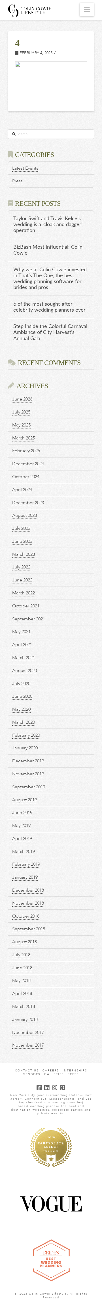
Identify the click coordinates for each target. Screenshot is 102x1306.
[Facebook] (39, 1088)
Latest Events (25, 168)
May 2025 (21, 425)
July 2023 (21, 528)
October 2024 (25, 477)
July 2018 (21, 955)
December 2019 (28, 761)
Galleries (54, 1074)
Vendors (32, 1074)
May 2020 (21, 709)
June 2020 (22, 696)
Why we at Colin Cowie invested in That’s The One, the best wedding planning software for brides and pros (50, 278)
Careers (50, 1071)
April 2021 (22, 645)
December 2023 (28, 503)
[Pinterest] (62, 1088)
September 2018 (28, 929)
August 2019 (24, 800)
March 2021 (23, 658)
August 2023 (24, 515)
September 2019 (28, 787)
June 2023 (22, 541)
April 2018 (22, 993)
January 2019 (25, 877)
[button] (87, 9)
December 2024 (28, 464)
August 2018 (24, 942)
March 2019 (23, 851)
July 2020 (21, 684)
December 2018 (28, 890)
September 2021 (28, 619)
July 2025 (21, 412)
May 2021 (21, 632)
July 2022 (21, 567)
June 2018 (22, 968)
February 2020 (26, 735)
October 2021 (25, 606)
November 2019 (28, 774)
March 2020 (23, 722)
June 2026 (22, 399)
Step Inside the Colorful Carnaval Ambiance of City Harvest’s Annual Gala (50, 332)
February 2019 (26, 864)
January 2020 (25, 748)
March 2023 (23, 554)
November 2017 (28, 1045)
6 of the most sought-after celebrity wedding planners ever (49, 307)
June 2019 (22, 813)
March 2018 (23, 1006)
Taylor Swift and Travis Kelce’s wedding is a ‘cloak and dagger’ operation (47, 224)
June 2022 (22, 580)
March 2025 (23, 438)
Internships (75, 1071)
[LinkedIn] (47, 1088)
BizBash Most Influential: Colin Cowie (47, 250)
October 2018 (25, 916)
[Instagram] (55, 1088)
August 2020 (24, 671)
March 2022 (23, 593)
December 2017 (28, 1032)
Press (17, 181)
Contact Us (27, 1071)
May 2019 (21, 825)
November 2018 (28, 903)
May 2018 (21, 980)
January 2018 (25, 1019)
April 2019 (22, 838)
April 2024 (22, 490)
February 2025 (26, 451)
